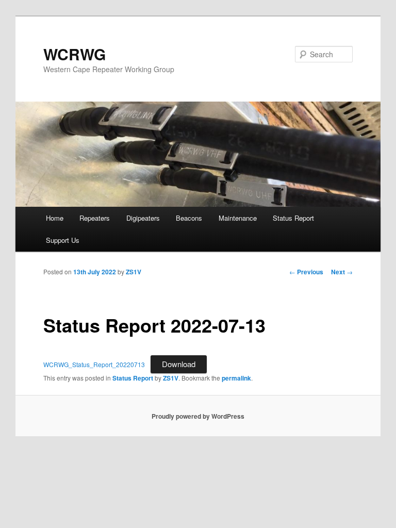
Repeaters (94, 218)
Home (54, 218)
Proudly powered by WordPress (198, 416)
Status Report (293, 218)
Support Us (62, 240)
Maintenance (238, 218)
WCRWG (74, 54)
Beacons (189, 218)
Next (342, 271)
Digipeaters (143, 218)
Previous (306, 271)
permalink (236, 378)
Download (178, 363)
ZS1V (133, 271)
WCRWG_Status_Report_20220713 (94, 364)
